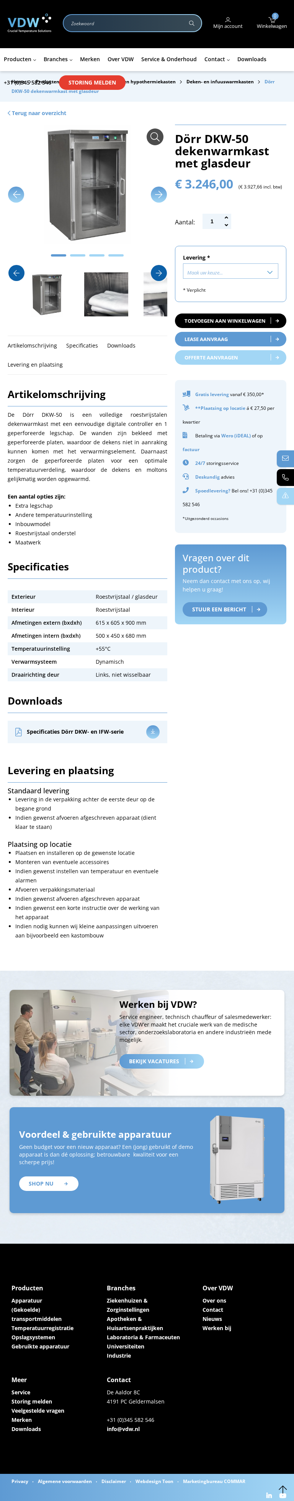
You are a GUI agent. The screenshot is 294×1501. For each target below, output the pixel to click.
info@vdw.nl (123, 1429)
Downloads (26, 1429)
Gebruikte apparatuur (40, 1346)
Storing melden (92, 82)
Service (20, 1392)
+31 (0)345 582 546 (27, 82)
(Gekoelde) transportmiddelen (36, 1314)
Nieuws (212, 1318)
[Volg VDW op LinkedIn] (270, 1496)
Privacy (19, 1481)
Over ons (214, 1300)
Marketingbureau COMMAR (214, 1481)
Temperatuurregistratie (42, 1328)
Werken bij (217, 1328)
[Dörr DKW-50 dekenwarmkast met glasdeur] (155, 136)
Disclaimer (113, 1481)
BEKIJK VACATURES (154, 1061)
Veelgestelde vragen (37, 1410)
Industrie (119, 1355)
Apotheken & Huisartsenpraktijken (135, 1323)
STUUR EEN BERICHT (219, 609)
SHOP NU (41, 1183)
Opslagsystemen (33, 1337)
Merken (21, 1419)
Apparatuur (26, 1300)
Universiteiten (125, 1346)
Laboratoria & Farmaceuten (143, 1337)
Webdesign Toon (154, 1481)
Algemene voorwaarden (65, 1481)
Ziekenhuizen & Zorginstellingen (128, 1305)
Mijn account (228, 26)
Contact (213, 1309)
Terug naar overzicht (38, 113)
